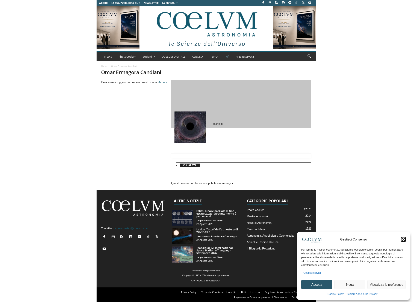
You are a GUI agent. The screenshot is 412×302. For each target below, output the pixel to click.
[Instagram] (270, 3)
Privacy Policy (188, 292)
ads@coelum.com (211, 270)
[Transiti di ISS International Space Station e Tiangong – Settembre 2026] (182, 254)
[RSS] (276, 3)
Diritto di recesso (250, 292)
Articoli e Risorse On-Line (263, 242)
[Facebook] (263, 3)
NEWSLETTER (151, 3)
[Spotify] (283, 3)
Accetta (316, 284)
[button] (403, 239)
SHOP (215, 57)
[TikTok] (296, 3)
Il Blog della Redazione (261, 248)
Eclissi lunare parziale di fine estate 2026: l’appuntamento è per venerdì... (216, 213)
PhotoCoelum (127, 57)
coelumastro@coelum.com (131, 228)
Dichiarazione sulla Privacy (361, 294)
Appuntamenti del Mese (210, 220)
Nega (350, 284)
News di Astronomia (259, 222)
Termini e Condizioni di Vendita (218, 292)
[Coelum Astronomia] (206, 27)
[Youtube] (309, 3)
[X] (303, 3)
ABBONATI (198, 57)
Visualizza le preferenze (386, 284)
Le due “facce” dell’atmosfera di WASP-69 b (217, 230)
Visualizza (190, 165)
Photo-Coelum (255, 210)
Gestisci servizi (312, 272)
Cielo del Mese (256, 229)
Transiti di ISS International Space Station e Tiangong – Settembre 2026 (214, 250)
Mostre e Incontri (257, 216)
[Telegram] (289, 3)
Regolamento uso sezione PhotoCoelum (287, 292)
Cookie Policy (335, 294)
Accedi (103, 3)
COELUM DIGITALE (173, 57)
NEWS (108, 57)
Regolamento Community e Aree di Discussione (260, 297)
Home (104, 66)
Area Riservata (245, 57)
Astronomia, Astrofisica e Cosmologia (217, 236)
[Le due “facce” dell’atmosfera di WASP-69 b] (182, 236)
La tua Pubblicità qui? (125, 3)
